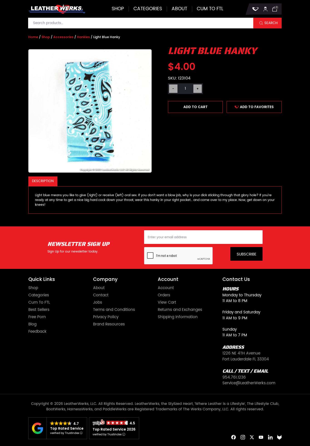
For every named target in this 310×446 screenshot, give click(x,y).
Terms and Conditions (114, 310)
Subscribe (246, 254)
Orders (164, 295)
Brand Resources (109, 324)
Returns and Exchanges (180, 310)
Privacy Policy (105, 317)
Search (271, 23)
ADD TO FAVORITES (257, 106)
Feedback (37, 331)
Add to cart (195, 106)
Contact (100, 295)
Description (43, 181)
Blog (32, 324)
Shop (118, 9)
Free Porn (37, 317)
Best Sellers (38, 310)
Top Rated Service (67, 428)
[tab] (42, 181)
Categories (147, 9)
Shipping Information (178, 317)
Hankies (83, 37)
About (179, 9)
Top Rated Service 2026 (114, 429)
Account (166, 288)
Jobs (97, 302)
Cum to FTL (210, 9)
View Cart (167, 302)
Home (33, 37)
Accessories (63, 37)
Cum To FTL (39, 302)
